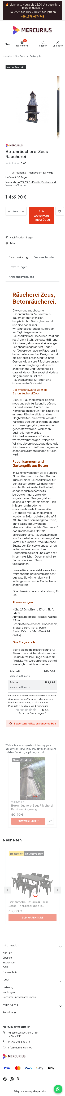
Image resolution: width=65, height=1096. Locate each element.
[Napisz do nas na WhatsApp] (58, 1089)
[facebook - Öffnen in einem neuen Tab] (5, 1079)
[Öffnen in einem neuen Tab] (18, 1079)
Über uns (7, 957)
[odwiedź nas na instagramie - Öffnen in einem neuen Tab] (12, 1079)
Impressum (9, 962)
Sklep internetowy (29, 1091)
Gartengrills (35, 56)
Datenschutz (10, 972)
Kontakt (7, 952)
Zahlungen (9, 992)
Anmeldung (9, 1012)
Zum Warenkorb (28, 821)
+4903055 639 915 (19, 1041)
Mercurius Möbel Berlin (14, 56)
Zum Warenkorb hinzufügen (42, 215)
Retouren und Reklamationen (19, 996)
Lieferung (8, 987)
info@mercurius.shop (20, 1047)
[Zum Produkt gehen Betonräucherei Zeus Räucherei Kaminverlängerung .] (32, 778)
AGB (5, 967)
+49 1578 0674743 (32, 16)
